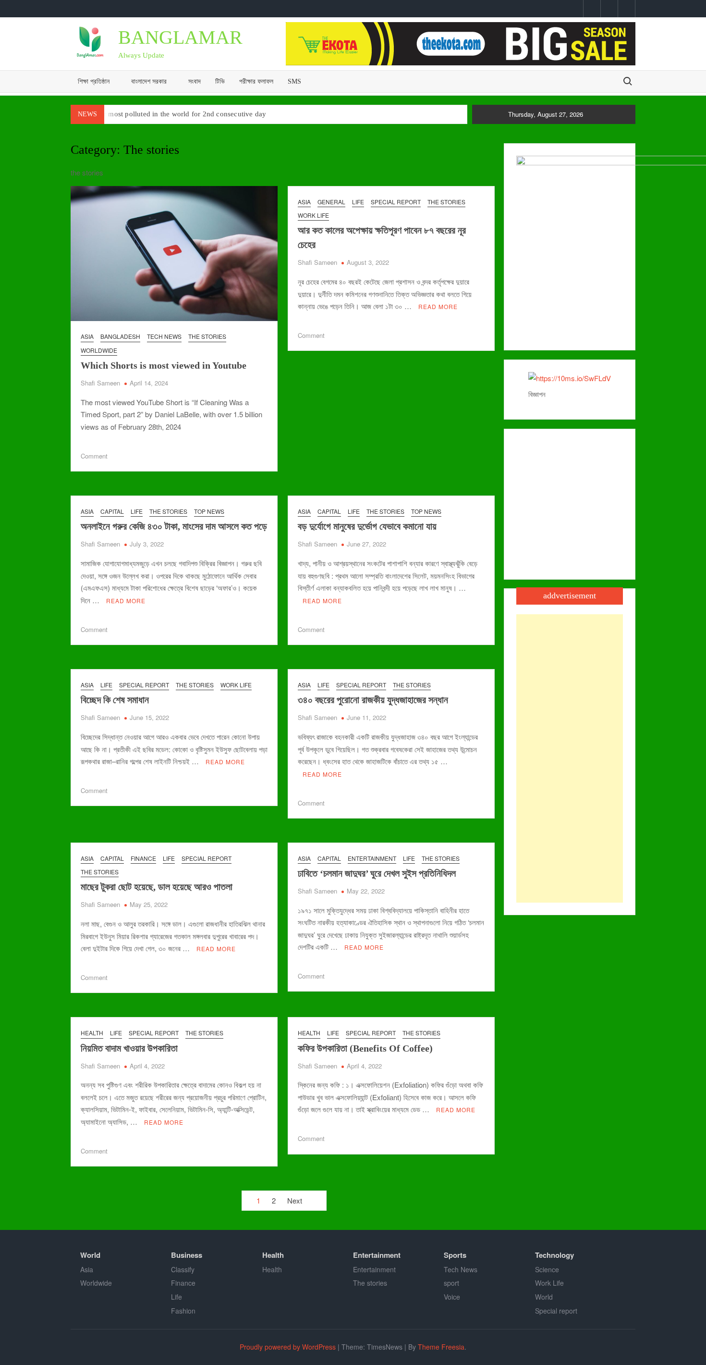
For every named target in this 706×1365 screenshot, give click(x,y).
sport (451, 1283)
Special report (396, 202)
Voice (452, 1297)
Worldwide (99, 350)
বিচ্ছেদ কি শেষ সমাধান (115, 700)
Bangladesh (120, 336)
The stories (207, 336)
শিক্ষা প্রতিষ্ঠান (94, 81)
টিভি (220, 81)
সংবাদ (194, 81)
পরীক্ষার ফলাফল (256, 81)
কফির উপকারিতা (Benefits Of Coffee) (365, 1048)
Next (294, 1200)
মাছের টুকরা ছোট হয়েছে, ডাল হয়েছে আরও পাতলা (156, 886)
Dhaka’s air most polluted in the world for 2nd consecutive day (168, 114)
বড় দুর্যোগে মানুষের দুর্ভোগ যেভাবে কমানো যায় (367, 526)
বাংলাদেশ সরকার (149, 81)
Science (547, 1269)
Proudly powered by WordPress (288, 1347)
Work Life (313, 215)
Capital (112, 511)
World (90, 1255)
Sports (455, 1255)
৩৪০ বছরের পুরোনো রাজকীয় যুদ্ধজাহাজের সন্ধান (373, 700)
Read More (438, 306)
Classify (183, 1269)
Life (358, 202)
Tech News (164, 336)
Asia (87, 336)
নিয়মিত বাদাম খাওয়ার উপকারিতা (129, 1048)
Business (186, 1255)
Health (92, 1033)
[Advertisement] (569, 758)
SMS (294, 81)
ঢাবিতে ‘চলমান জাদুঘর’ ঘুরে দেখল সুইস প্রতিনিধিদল (377, 873)
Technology (554, 1255)
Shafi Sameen (100, 382)
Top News (209, 511)
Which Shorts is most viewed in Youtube (163, 365)
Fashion (183, 1310)
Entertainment (372, 858)
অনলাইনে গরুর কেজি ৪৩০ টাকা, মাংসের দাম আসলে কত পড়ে (174, 526)
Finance (143, 858)
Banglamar (180, 37)
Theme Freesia (441, 1347)
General (331, 202)
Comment (94, 455)
